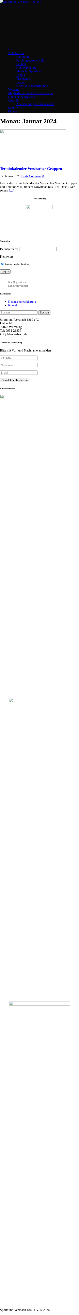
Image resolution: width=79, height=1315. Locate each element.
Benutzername (9, 249)
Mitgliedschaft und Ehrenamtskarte (30, 93)
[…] (11, 190)
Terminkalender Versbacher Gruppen (31, 168)
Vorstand (13, 89)
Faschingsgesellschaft (30, 60)
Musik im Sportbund (29, 71)
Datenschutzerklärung (22, 301)
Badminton (23, 56)
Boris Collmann (31, 176)
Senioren (13, 107)
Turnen (20, 82)
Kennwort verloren (18, 285)
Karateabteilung (26, 67)
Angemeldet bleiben (17, 264)
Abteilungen (16, 53)
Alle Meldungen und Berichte (35, 104)
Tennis (20, 75)
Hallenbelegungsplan (21, 96)
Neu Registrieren (17, 282)
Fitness (12, 111)
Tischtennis (23, 78)
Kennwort (6, 256)
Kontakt (13, 305)
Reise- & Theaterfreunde (32, 86)
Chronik (13, 100)
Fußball (21, 64)
